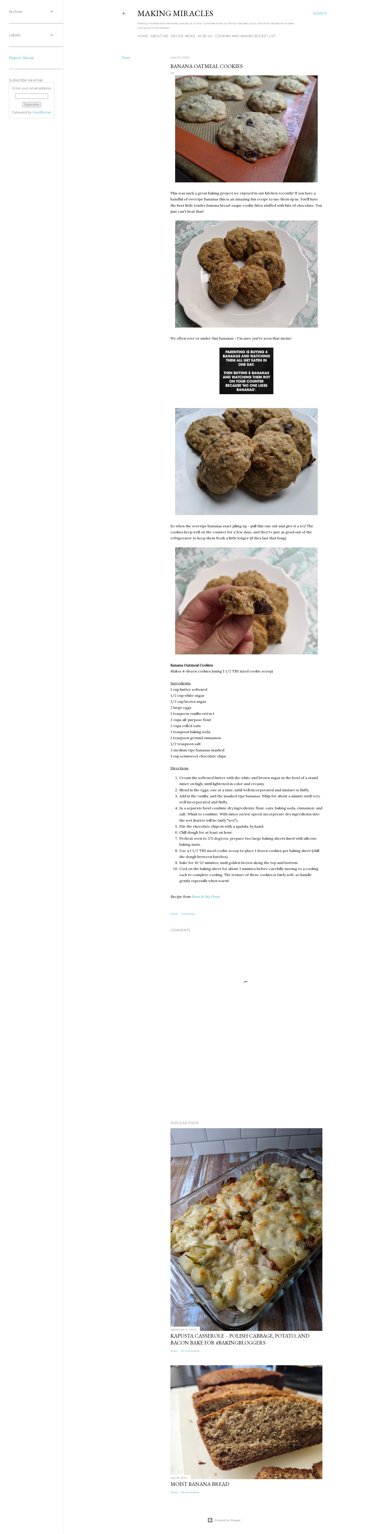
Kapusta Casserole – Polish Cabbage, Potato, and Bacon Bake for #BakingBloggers (239, 1339)
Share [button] (125, 58)
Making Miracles (175, 13)
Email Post (188, 913)
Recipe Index (183, 36)
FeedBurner (42, 112)
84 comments (190, 1351)
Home (142, 36)
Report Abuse (21, 58)
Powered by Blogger (228, 1520)
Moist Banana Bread (199, 1483)
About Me (159, 36)
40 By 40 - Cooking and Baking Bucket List (237, 36)
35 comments (190, 1492)
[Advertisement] (246, 1078)
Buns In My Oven (205, 896)
